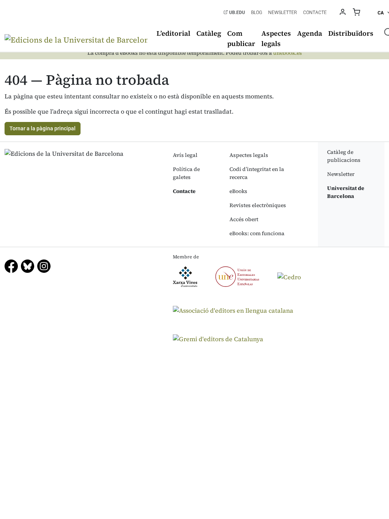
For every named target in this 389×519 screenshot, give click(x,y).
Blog (256, 12)
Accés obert (243, 219)
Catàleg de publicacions (344, 156)
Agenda (309, 33)
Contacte (315, 12)
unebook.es (287, 53)
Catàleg (208, 33)
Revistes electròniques (257, 205)
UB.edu (236, 12)
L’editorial (173, 33)
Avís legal (185, 155)
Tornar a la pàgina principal (42, 128)
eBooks (238, 191)
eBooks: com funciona (257, 233)
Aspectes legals (276, 38)
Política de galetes (186, 173)
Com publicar (241, 38)
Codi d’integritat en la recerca (256, 173)
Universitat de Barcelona (345, 192)
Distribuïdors (350, 33)
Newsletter (282, 12)
